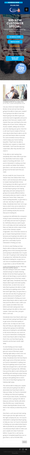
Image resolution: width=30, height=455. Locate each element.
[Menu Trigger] (26, 10)
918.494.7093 (14, 5)
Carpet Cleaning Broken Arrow (17, 103)
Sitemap (24, 451)
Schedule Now (13, 2)
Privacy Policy (15, 453)
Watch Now (15, 42)
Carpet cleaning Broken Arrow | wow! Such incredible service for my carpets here (14, 101)
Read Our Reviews (15, 58)
